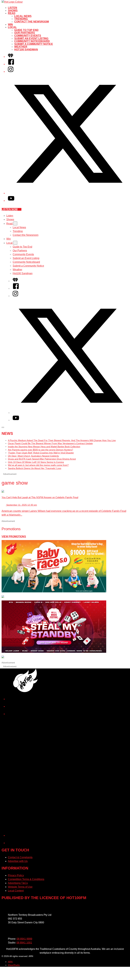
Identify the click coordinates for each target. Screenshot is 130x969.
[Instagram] (10, 71)
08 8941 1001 (24, 942)
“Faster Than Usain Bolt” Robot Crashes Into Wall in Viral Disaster (41, 452)
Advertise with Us (18, 861)
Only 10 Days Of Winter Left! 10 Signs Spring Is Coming (36, 462)
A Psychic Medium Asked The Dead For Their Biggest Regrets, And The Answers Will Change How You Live (62, 440)
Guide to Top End (26, 30)
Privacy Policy (16, 875)
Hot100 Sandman (26, 49)
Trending (21, 18)
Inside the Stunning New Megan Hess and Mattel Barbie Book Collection (44, 446)
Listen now (10, 209)
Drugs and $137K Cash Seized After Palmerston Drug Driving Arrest (42, 459)
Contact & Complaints (20, 857)
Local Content (16, 890)
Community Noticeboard (32, 41)
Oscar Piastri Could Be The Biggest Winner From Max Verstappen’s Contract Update (50, 443)
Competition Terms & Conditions (26, 879)
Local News (23, 16)
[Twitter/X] (68, 193)
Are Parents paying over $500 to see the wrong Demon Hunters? (40, 449)
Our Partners (24, 32)
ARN (10, 961)
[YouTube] (11, 200)
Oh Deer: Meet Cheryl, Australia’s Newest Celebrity (33, 456)
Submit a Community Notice (33, 44)
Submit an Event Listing (31, 38)
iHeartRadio (14, 965)
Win (10, 24)
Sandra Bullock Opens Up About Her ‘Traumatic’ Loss (34, 468)
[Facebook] (11, 64)
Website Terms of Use (20, 886)
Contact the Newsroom (31, 21)
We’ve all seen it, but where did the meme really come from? (38, 465)
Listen (12, 7)
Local (12, 27)
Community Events (27, 35)
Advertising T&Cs (18, 883)
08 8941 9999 (24, 938)
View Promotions (14, 536)
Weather (20, 46)
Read (11, 13)
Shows (13, 10)
